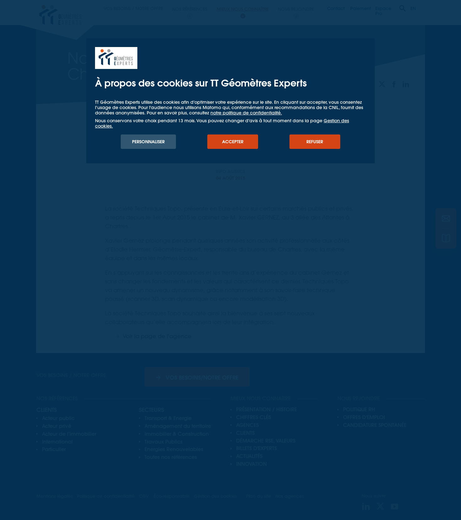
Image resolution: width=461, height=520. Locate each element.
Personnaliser (148, 141)
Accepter (232, 141)
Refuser (314, 141)
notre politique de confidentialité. (246, 113)
